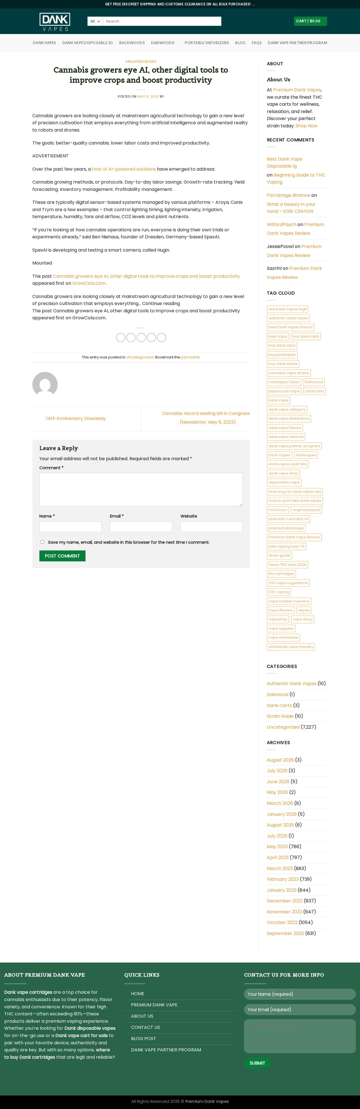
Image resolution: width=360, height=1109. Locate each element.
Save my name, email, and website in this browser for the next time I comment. (129, 542)
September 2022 (285, 933)
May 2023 (277, 846)
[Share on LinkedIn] (161, 337)
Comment (51, 468)
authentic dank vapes (288, 318)
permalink (190, 357)
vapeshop (278, 619)
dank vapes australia (288, 464)
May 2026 (277, 792)
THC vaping (279, 591)
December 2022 (285, 901)
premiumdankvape (286, 528)
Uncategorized (140, 62)
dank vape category (287, 409)
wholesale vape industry (291, 646)
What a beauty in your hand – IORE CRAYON (291, 208)
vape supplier (281, 628)
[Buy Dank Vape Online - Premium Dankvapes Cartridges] (55, 21)
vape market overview (289, 601)
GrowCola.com (88, 283)
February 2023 (283, 879)
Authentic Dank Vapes (291, 683)
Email (117, 516)
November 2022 (284, 912)
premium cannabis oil (289, 518)
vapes (304, 610)
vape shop (302, 619)
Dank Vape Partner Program (297, 42)
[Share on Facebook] (120, 337)
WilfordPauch (281, 224)
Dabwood (314, 382)
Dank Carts (279, 705)
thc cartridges (281, 573)
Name (47, 516)
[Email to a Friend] (141, 337)
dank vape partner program (294, 446)
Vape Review (281, 610)
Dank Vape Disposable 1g (87, 42)
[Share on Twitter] (131, 337)
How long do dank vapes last (295, 491)
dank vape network (286, 436)
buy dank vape (282, 345)
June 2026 (278, 781)
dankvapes (306, 455)
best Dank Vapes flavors (291, 327)
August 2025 (280, 825)
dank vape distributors (289, 418)
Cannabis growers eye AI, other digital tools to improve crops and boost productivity (146, 276)
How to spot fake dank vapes (295, 500)
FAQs (257, 42)
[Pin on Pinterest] (151, 337)
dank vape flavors (285, 427)
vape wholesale (283, 637)
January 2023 (281, 890)
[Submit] (226, 21)
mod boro (278, 509)
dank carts (314, 391)
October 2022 (282, 922)
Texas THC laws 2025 (288, 564)
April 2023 (278, 857)
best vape (278, 336)
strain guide (279, 555)
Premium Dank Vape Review (294, 537)
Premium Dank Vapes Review (295, 229)
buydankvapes (282, 354)
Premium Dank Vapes (297, 90)
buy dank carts (305, 336)
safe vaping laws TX (287, 546)
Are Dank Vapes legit (288, 309)
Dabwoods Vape (284, 391)
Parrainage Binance (288, 195)
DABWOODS (162, 42)
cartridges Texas (284, 382)
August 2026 (280, 760)
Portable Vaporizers (207, 42)
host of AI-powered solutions (124, 169)
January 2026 (282, 814)
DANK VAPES (44, 42)
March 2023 (280, 868)
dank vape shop (283, 473)
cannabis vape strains (289, 373)
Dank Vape (279, 400)
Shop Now (307, 126)
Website (189, 516)
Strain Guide (280, 716)
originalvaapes (306, 509)
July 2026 (277, 770)
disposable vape (284, 482)
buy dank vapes (283, 363)
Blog (240, 42)
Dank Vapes (280, 455)
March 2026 (280, 803)
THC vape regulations (288, 583)
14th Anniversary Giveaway (75, 418)
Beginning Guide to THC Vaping (296, 179)
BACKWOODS (132, 42)
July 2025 (277, 836)
